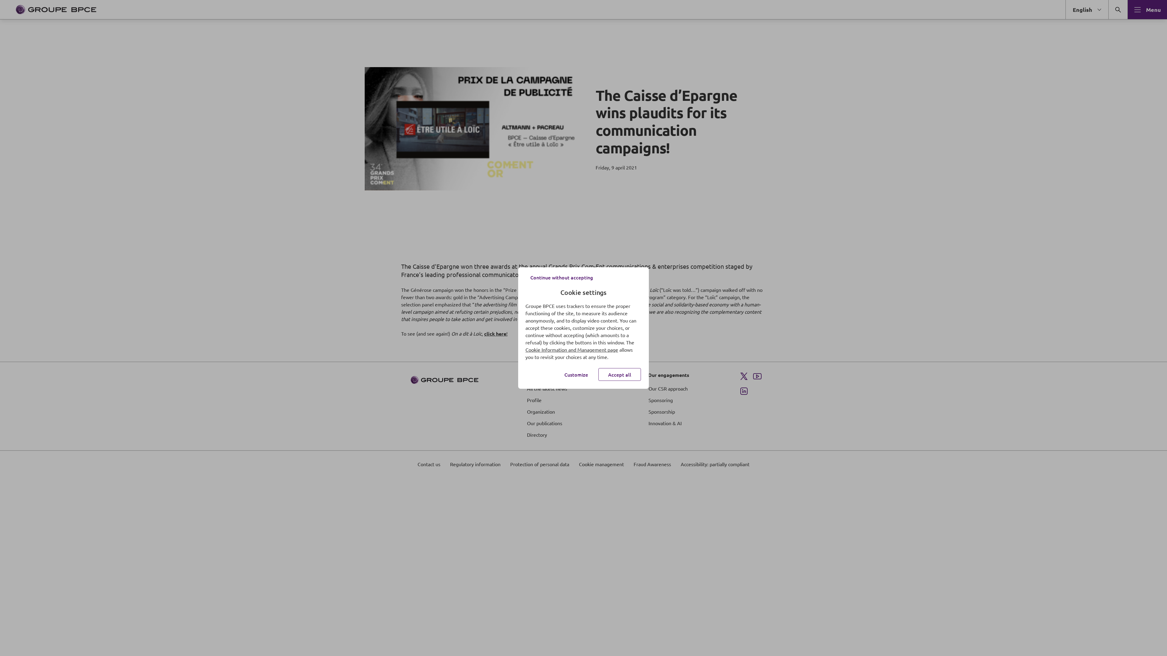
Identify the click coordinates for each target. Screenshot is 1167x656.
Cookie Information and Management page (571, 350)
